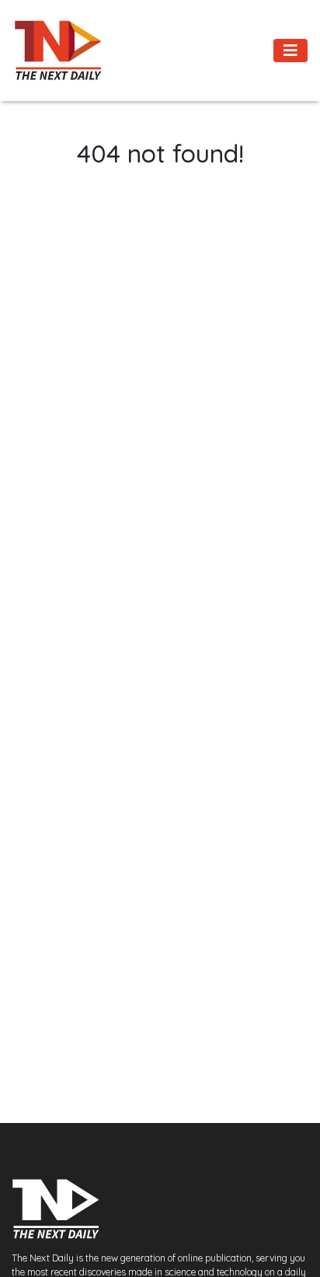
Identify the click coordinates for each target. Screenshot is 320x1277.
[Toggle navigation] (290, 50)
